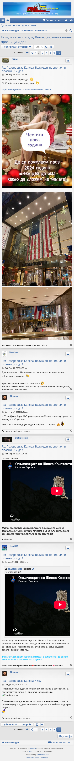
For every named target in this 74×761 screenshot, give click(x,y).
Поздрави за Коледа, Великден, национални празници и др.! (36, 39)
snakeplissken (21, 438)
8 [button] (50, 52)
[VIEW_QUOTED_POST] (32, 569)
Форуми (8, 21)
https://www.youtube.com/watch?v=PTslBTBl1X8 (26, 89)
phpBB (33, 748)
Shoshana (13, 352)
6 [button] (42, 52)
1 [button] (36, 52)
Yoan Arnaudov (43, 754)
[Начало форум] (37, 9)
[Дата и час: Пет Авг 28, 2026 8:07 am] (66, 31)
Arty (30, 751)
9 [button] (54, 52)
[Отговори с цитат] (67, 61)
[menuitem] (52, 20)
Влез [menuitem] (67, 21)
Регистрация (30, 25)
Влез (18, 25)
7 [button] (46, 52)
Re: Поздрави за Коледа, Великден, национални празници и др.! (34, 69)
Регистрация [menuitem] (72, 21)
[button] (26, 53)
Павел (15, 59)
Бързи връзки (3, 21)
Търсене (7, 25)
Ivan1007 (14, 546)
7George (14, 396)
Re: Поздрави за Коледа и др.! (21, 680)
